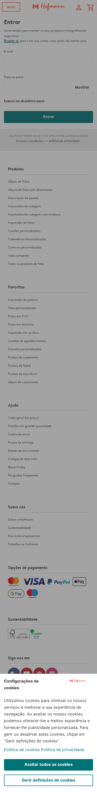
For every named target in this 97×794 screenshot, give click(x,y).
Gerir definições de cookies (48, 780)
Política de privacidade (62, 749)
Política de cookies (22, 749)
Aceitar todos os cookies (48, 764)
